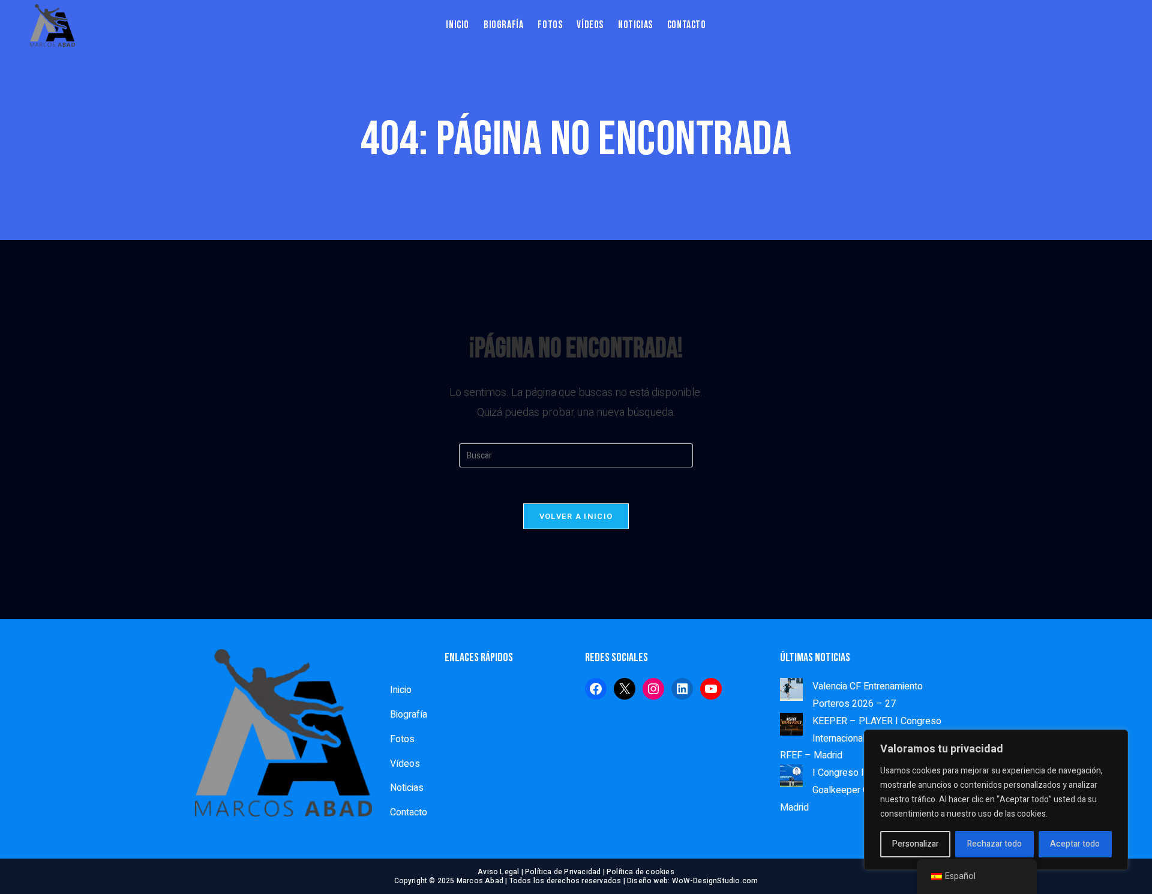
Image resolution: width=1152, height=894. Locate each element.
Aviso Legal (498, 871)
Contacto (408, 812)
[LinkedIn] (682, 689)
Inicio (401, 690)
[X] (624, 689)
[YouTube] (711, 689)
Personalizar (915, 844)
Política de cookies (640, 871)
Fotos (402, 739)
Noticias (407, 788)
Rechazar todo (994, 844)
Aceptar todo (1075, 844)
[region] (996, 800)
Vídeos (405, 764)
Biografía (408, 714)
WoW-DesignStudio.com (715, 880)
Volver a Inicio (576, 516)
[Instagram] (653, 689)
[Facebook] (596, 689)
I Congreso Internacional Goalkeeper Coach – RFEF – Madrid (855, 790)
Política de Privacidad (563, 871)
